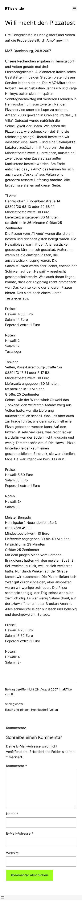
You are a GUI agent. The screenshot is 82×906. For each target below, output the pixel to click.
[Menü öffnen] (74, 8)
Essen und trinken (17, 709)
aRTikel (67, 689)
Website (12, 853)
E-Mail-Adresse (19, 833)
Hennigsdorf (39, 709)
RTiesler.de (14, 8)
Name (12, 814)
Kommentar (16, 766)
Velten (53, 709)
